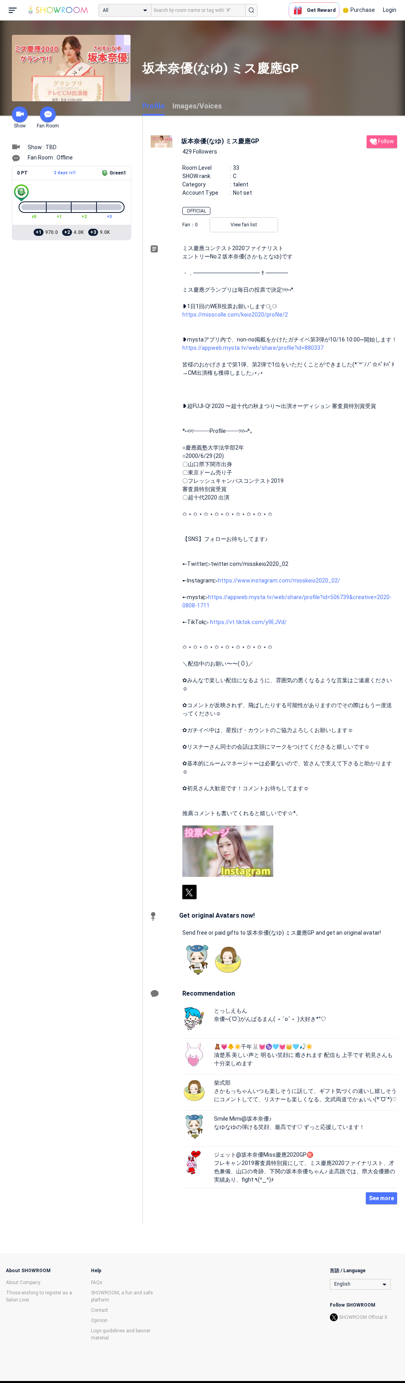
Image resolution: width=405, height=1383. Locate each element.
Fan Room (48, 126)
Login (389, 10)
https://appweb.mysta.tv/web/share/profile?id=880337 (253, 348)
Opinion (99, 1320)
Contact (99, 1310)
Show (20, 126)
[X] (189, 892)
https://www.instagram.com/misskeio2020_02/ (279, 580)
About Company (23, 1282)
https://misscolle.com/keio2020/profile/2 (235, 314)
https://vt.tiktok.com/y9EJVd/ (248, 622)
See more (381, 1198)
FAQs (96, 1282)
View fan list (244, 225)
